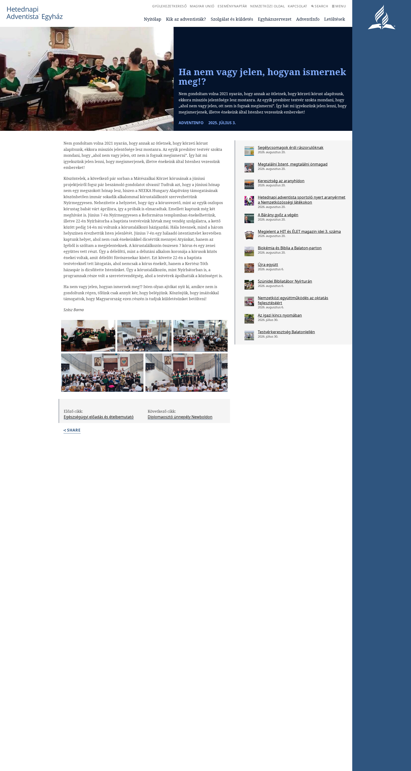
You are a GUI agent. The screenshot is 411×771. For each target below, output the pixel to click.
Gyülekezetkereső (169, 6)
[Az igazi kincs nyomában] (249, 319)
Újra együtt (268, 264)
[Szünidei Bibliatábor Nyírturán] (249, 285)
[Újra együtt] (249, 268)
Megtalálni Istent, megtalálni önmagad (293, 164)
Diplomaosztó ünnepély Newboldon (180, 416)
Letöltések (334, 19)
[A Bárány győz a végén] (249, 218)
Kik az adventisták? (186, 19)
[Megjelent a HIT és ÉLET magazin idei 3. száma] (249, 235)
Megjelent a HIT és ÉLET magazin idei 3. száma (299, 231)
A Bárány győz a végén (278, 214)
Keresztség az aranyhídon (281, 180)
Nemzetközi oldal (267, 6)
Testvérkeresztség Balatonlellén (286, 331)
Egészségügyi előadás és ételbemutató (99, 416)
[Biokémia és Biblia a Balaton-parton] (249, 251)
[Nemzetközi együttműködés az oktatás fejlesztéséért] (249, 301)
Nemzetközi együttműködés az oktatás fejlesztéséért (293, 300)
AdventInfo (307, 19)
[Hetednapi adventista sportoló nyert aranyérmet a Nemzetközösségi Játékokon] (249, 201)
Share (74, 430)
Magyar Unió (202, 6)
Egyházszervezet (274, 19)
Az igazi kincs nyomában (280, 315)
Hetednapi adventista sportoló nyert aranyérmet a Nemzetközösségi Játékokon (301, 200)
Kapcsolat (297, 6)
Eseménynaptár (232, 6)
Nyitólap (152, 19)
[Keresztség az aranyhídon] (249, 184)
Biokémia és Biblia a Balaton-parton (290, 247)
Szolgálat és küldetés (232, 19)
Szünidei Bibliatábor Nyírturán (285, 281)
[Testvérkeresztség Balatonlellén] (249, 335)
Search (321, 6)
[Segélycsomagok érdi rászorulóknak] (249, 151)
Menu (340, 6)
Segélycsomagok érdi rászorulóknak (290, 147)
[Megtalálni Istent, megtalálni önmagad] (249, 167)
